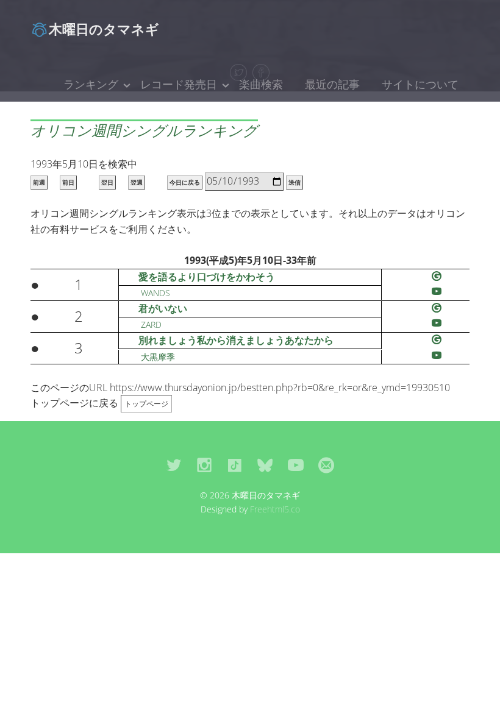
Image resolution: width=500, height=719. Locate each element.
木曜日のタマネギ (104, 28)
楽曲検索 (261, 84)
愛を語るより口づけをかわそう (206, 276)
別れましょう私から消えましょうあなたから (236, 340)
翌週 (136, 182)
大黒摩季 (158, 357)
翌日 (107, 182)
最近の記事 (332, 84)
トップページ (146, 403)
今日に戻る (185, 182)
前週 (39, 182)
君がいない (162, 308)
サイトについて (420, 84)
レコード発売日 (178, 84)
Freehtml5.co (275, 509)
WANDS (155, 293)
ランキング (90, 84)
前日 (68, 182)
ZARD (151, 324)
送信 (294, 182)
